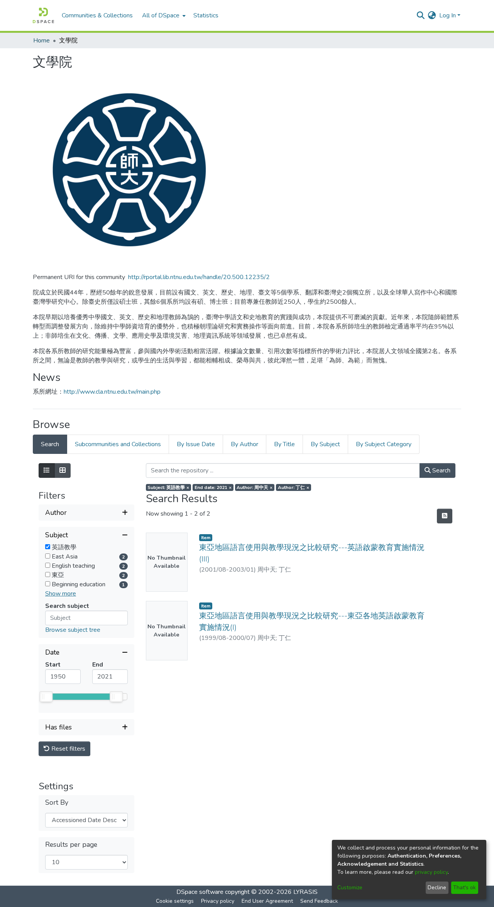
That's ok (464, 887)
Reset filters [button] (67, 749)
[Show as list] (47, 470)
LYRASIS (305, 892)
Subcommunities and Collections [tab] (118, 444)
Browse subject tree (72, 630)
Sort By (56, 803)
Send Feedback (319, 901)
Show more (60, 593)
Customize (349, 887)
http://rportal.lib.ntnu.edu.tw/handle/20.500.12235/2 (199, 277)
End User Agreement (267, 901)
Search (440, 470)
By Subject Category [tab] (383, 444)
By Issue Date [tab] (196, 444)
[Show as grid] (62, 470)
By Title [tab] (284, 444)
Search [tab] (50, 444)
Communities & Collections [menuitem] (97, 15)
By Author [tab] (244, 444)
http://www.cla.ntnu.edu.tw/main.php (112, 392)
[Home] (43, 15)
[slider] (45, 696)
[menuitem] (163, 15)
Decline (437, 887)
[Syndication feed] (444, 516)
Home (41, 40)
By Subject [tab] (325, 444)
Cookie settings (175, 901)
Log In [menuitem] (447, 15)
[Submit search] (421, 15)
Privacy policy (217, 901)
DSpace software (199, 892)
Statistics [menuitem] (205, 15)
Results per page (71, 845)
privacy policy (431, 872)
